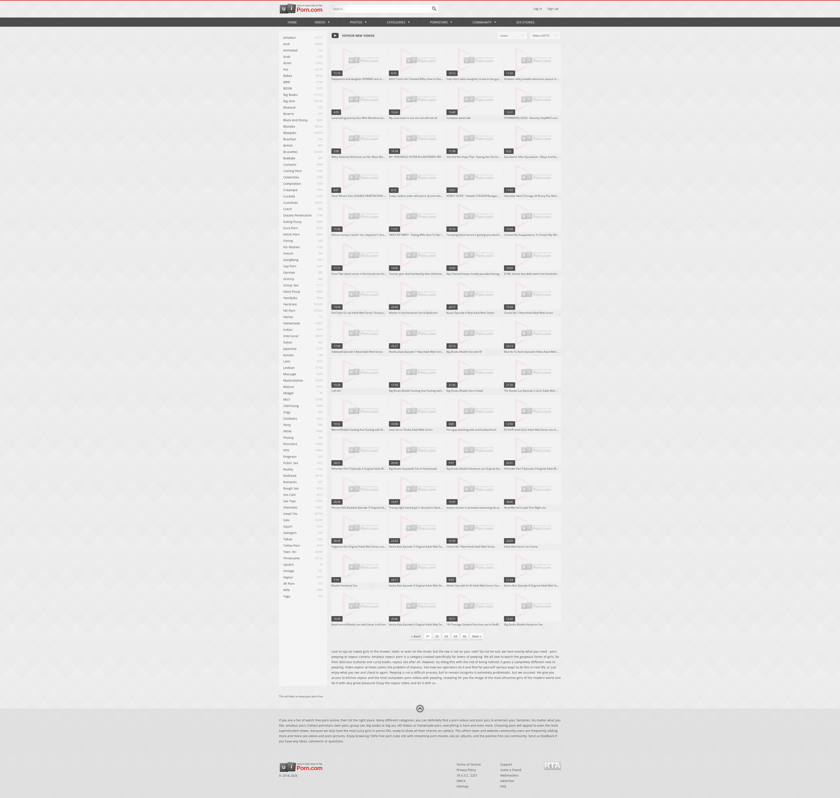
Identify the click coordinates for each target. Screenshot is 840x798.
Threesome (291, 558)
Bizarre (288, 114)
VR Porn (289, 583)
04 (455, 636)
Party (287, 425)
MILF (286, 399)
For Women (291, 247)
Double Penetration (297, 215)
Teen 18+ (290, 552)
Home (292, 22)
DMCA (461, 781)
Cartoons (289, 164)
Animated (290, 50)
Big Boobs (290, 95)
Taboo (287, 539)
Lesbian (289, 368)
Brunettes (290, 152)
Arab (286, 57)
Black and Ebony (295, 120)
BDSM (287, 88)
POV (286, 450)
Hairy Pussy (291, 291)
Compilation (292, 183)
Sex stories (525, 22)
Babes (287, 76)
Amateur (289, 37)
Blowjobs (289, 133)
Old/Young (291, 406)
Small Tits (290, 514)
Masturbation (293, 380)
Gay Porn (289, 266)
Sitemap (463, 786)
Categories (396, 22)
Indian (288, 330)
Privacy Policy (466, 770)
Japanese (290, 349)
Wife (286, 590)
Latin (286, 361)
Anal (286, 44)
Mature (288, 387)
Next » (476, 636)
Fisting (288, 241)
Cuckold (289, 196)
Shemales (290, 507)
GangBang (290, 260)
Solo (286, 520)
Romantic (290, 482)
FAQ (503, 786)
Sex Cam (289, 495)
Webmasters (509, 775)
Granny (288, 279)
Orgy (286, 412)
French (288, 253)
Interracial (290, 336)
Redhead (289, 476)
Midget (288, 393)
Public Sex (290, 463)
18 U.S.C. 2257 (467, 775)
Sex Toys (289, 501)
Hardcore (290, 304)
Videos (320, 22)
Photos (356, 22)
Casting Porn (292, 171)
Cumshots (290, 203)
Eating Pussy (292, 222)
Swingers (290, 533)
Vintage (288, 571)
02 (437, 636)
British (288, 145)
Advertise (507, 781)
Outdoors (290, 418)
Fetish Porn (291, 234)
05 (464, 636)
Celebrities (291, 177)
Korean (288, 355)
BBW (286, 82)
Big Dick (289, 101)
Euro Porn (290, 228)
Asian (287, 63)
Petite (287, 431)
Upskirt (288, 564)
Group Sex (290, 285)
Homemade (291, 323)
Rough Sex (291, 488)
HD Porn (289, 310)
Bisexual (289, 107)
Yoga (286, 596)
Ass (285, 69)
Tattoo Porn (291, 545)
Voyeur (288, 577)
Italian (287, 342)
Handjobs (290, 298)
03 (446, 636)
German (289, 272)
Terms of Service (469, 764)
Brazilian (289, 139)
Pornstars (439, 22)
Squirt (287, 526)
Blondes (289, 126)
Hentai (288, 317)
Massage (289, 374)
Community (482, 22)
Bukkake (289, 158)
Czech (287, 209)
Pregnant (290, 456)
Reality (288, 469)
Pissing (288, 437)
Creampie (290, 190)
